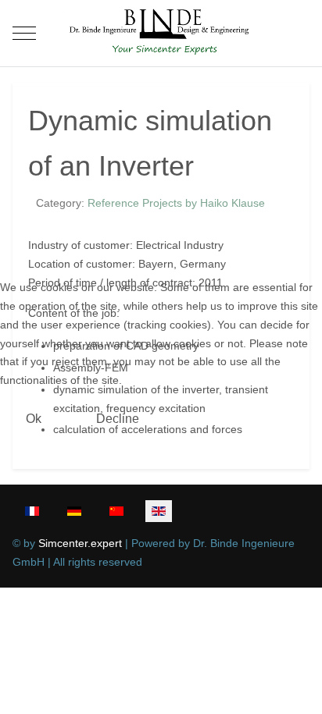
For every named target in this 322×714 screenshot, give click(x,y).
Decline (117, 418)
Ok (33, 418)
